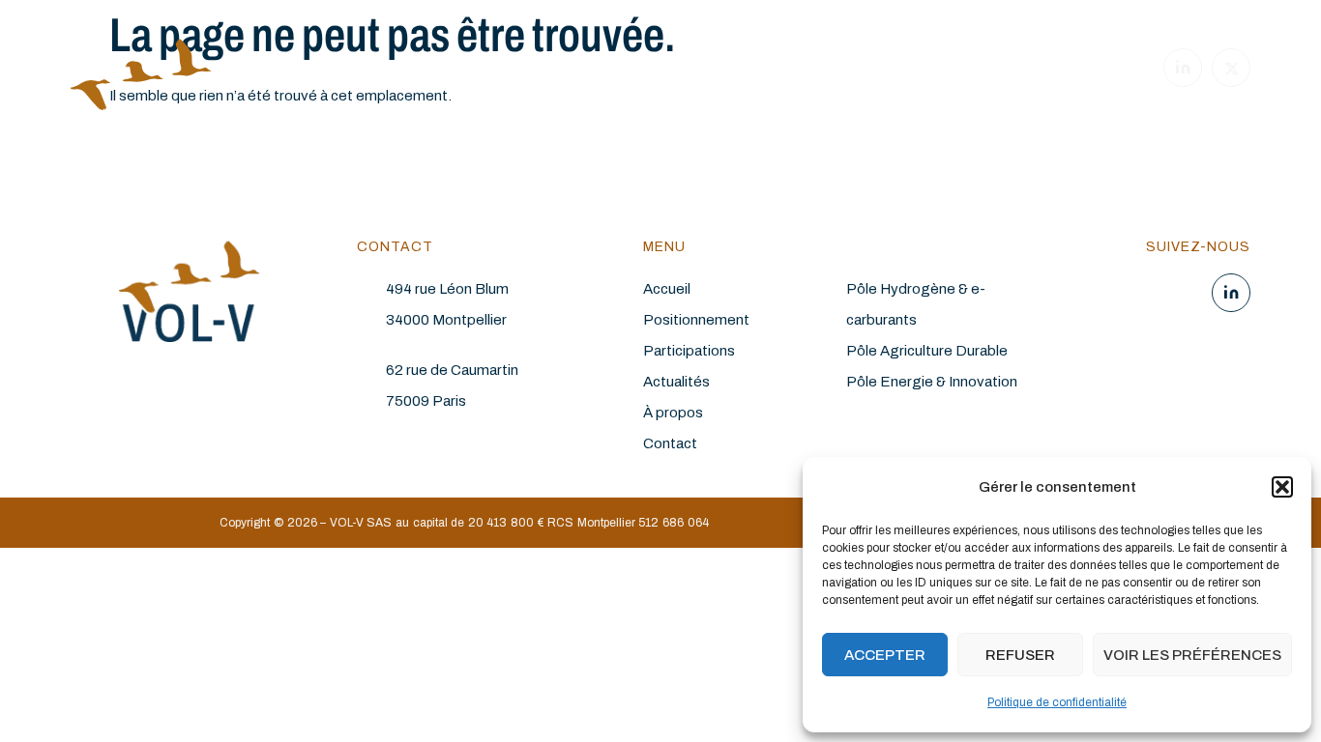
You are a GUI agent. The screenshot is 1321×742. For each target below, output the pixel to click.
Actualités (676, 381)
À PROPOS (911, 70)
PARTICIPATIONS (712, 70)
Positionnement (696, 320)
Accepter (884, 655)
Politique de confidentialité (1057, 702)
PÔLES (611, 70)
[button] (1282, 487)
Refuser (1020, 655)
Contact (670, 443)
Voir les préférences (1192, 655)
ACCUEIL (414, 70)
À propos (673, 412)
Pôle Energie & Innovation (931, 381)
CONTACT (995, 70)
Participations (689, 350)
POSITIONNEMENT (515, 70)
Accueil (666, 289)
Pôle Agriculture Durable (927, 350)
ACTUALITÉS (819, 70)
